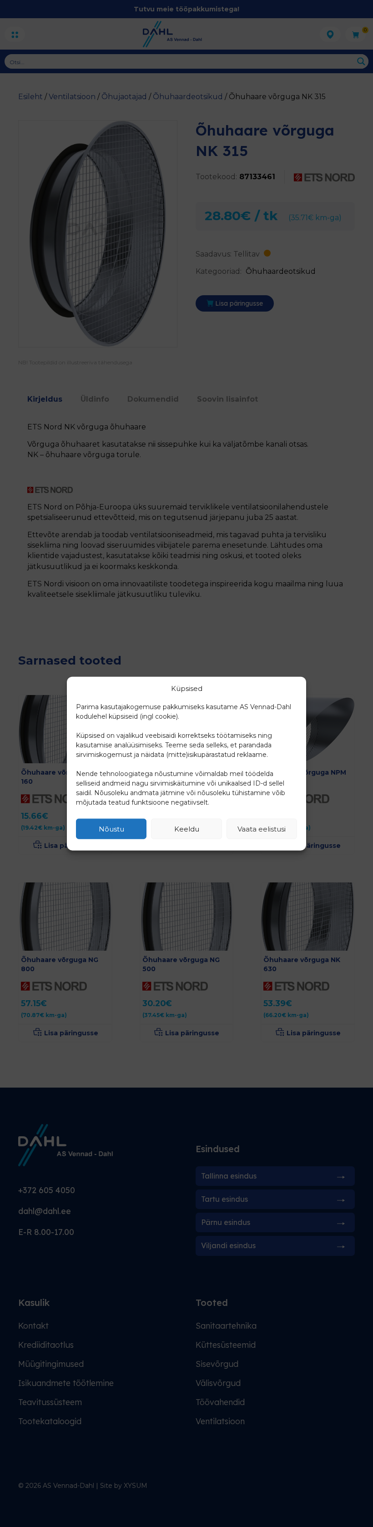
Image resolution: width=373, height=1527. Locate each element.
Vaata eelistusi (261, 828)
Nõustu (111, 828)
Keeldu (186, 828)
